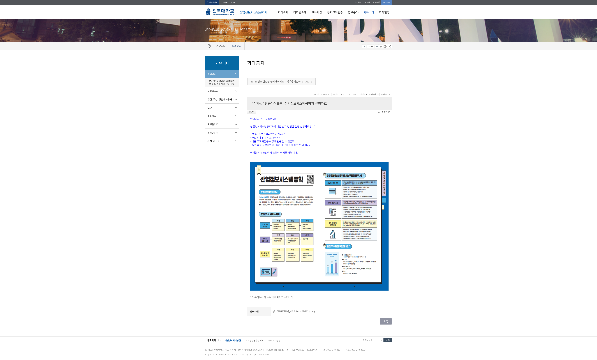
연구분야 (353, 12)
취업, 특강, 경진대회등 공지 (221, 99)
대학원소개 (300, 12)
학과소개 (283, 12)
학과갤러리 (213, 124)
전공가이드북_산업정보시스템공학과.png (296, 311)
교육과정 (317, 12)
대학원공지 (213, 91)
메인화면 (358, 2)
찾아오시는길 (274, 340)
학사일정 (384, 12)
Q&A (210, 107)
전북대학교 (213, 2)
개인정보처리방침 (233, 340)
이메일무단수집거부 (254, 340)
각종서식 (212, 116)
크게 (377, 46)
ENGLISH (386, 2)
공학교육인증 (335, 12)
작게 (364, 46)
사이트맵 (376, 2)
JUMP (233, 2)
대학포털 (224, 2)
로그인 (367, 2)
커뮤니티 (368, 12)
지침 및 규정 (214, 141)
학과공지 (212, 74)
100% (370, 46)
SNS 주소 (390, 46)
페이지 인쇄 (386, 46)
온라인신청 (213, 132)
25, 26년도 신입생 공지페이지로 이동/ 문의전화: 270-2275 (222, 82)
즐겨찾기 (381, 46)
